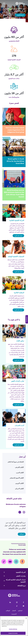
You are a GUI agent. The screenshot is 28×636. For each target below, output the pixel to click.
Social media (22, 545)
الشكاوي (20, 610)
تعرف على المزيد (18, 235)
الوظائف (8, 610)
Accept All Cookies (13, 633)
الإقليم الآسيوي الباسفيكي (14, 478)
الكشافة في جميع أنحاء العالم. (14, 462)
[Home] (20, 3)
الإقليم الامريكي (14, 489)
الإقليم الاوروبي (14, 483)
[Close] (26, 618)
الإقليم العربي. (14, 473)
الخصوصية (14, 614)
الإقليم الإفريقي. (14, 467)
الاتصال (14, 610)
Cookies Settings (13, 629)
